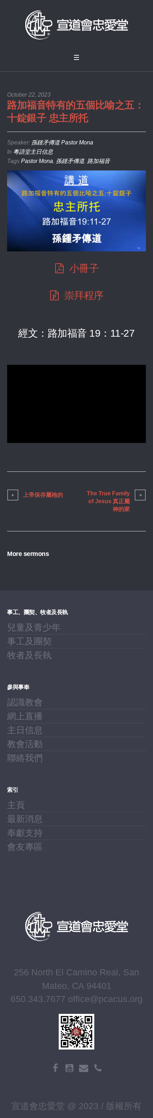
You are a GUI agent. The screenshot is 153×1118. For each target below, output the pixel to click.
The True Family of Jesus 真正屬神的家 (108, 501)
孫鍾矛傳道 (70, 161)
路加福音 (98, 161)
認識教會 (25, 702)
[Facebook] (55, 1068)
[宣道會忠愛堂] (76, 25)
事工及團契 (29, 641)
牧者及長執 (29, 655)
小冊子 (84, 268)
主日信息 (25, 730)
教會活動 (25, 744)
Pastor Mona (37, 161)
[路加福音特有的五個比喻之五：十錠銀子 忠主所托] (76, 210)
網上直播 (25, 716)
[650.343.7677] (98, 1068)
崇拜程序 (84, 295)
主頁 (16, 805)
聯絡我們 (25, 758)
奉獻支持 (25, 833)
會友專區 (25, 847)
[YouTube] (69, 1068)
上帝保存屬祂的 (43, 495)
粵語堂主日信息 (33, 152)
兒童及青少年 (33, 627)
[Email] (83, 1068)
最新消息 (25, 819)
